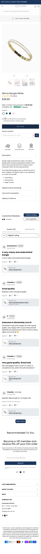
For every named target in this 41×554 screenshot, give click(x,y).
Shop (4, 494)
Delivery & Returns (9, 198)
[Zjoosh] (20, 6)
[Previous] (14, 75)
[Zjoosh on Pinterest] (24, 472)
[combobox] (20, 11)
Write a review (31, 215)
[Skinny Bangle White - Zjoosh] (20, 48)
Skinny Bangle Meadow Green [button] (19, 302)
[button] (6, 96)
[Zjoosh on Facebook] (17, 472)
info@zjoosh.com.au (8, 511)
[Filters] (4, 235)
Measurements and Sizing (11, 188)
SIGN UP (20, 463)
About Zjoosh (7, 489)
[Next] (26, 75)
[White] (3, 113)
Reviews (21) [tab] (11, 229)
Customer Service (9, 484)
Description (6, 155)
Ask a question (31, 219)
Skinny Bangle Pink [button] (15, 344)
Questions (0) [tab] (30, 229)
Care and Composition (10, 193)
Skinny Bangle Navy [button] (15, 270)
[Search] (37, 135)
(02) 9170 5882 (6, 509)
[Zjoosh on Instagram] (20, 472)
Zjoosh (8, 528)
